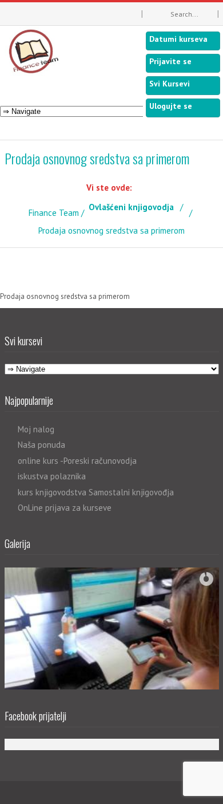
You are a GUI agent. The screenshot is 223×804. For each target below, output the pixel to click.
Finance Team (54, 212)
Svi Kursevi (169, 83)
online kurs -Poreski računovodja (77, 460)
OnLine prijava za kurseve (65, 507)
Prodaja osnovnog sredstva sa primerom (65, 296)
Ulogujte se (170, 106)
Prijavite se (170, 61)
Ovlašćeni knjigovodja (131, 207)
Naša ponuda (41, 444)
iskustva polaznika (52, 476)
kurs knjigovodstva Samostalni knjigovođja (96, 492)
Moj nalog (36, 429)
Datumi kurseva (178, 39)
